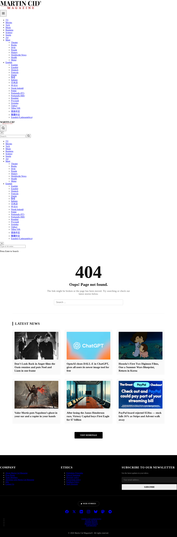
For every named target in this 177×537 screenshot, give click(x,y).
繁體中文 (15, 114)
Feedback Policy (72, 482)
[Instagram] (88, 512)
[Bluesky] (95, 512)
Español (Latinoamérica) (21, 117)
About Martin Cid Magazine (17, 473)
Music (8, 27)
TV (7, 20)
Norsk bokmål (17, 88)
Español (14, 67)
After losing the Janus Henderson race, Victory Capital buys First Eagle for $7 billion (88, 416)
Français (14, 72)
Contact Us (10, 484)
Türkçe (14, 105)
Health (14, 57)
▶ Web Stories (88, 504)
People (14, 50)
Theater (14, 42)
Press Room (10, 475)
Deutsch (14, 70)
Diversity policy (72, 477)
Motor (13, 60)
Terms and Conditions (91, 519)
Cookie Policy (91, 522)
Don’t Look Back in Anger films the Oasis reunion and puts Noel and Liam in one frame (35, 367)
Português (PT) (17, 93)
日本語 (14, 82)
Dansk (14, 75)
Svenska (14, 103)
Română (14, 98)
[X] (74, 512)
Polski (13, 91)
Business (9, 30)
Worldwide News (18, 55)
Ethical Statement (73, 475)
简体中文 (15, 111)
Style (13, 47)
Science (9, 32)
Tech (8, 25)
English (9, 62)
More (8, 40)
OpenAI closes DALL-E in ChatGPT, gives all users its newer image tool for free (88, 367)
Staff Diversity (72, 484)
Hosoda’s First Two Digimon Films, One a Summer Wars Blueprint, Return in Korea (139, 367)
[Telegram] (110, 512)
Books (14, 45)
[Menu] (3, 13)
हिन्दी (13, 77)
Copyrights (91, 525)
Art (7, 37)
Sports (8, 35)
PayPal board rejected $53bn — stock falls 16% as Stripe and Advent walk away (140, 416)
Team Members (12, 477)
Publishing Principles (74, 473)
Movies (9, 22)
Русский (15, 100)
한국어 (14, 85)
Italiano (14, 80)
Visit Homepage (88, 435)
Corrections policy (73, 480)
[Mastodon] (103, 512)
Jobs (7, 482)
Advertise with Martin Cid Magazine (20, 480)
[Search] (3, 128)
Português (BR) (18, 95)
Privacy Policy (91, 524)
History (14, 52)
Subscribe (149, 487)
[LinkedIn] (81, 512)
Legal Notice (91, 520)
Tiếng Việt (15, 108)
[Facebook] (67, 512)
